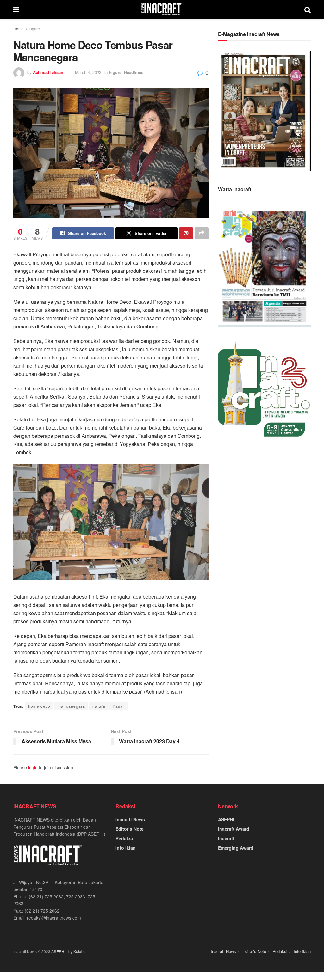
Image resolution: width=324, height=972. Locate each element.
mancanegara (71, 706)
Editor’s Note (129, 829)
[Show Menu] (16, 9)
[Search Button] (307, 9)
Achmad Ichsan (48, 72)
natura (98, 706)
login (33, 767)
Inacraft (226, 838)
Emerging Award (235, 848)
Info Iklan (125, 848)
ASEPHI (226, 819)
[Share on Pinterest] (186, 233)
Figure (34, 28)
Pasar (118, 706)
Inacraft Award (233, 829)
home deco (39, 706)
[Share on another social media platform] (202, 233)
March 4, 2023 (88, 72)
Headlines (133, 72)
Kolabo (79, 951)
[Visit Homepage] (161, 9)
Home (18, 28)
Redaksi (124, 838)
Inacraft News (130, 819)
